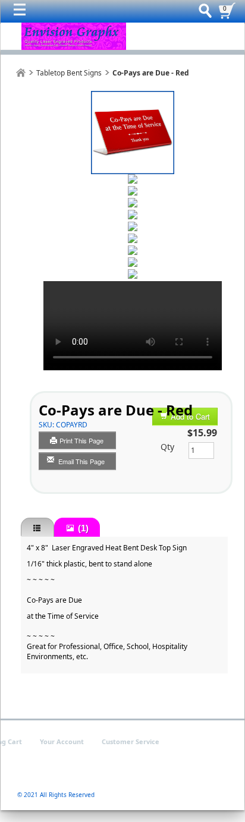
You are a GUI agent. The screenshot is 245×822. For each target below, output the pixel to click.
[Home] (21, 73)
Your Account (62, 741)
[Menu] (22, 12)
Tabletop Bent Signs (69, 73)
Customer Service (130, 741)
